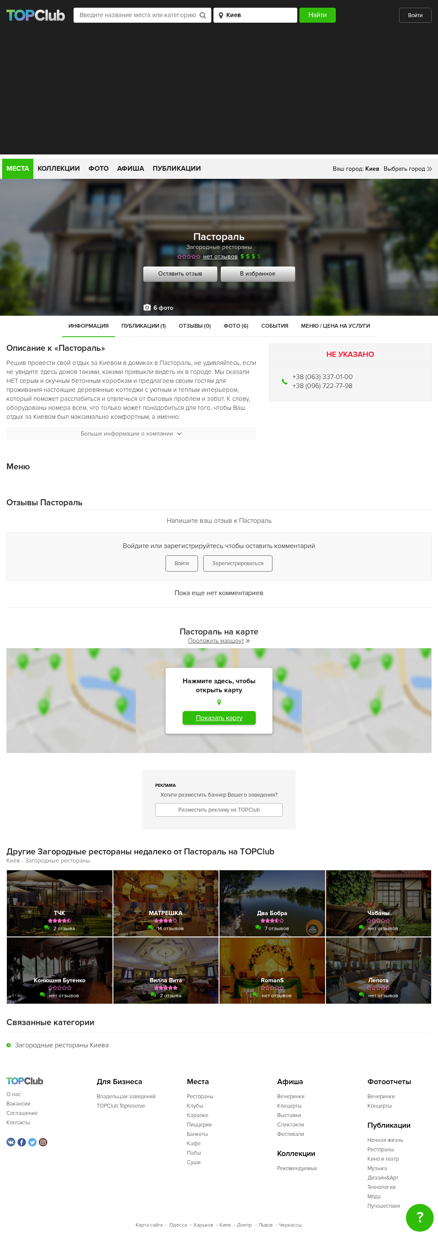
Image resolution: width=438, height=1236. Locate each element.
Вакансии (18, 1103)
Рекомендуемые (297, 1168)
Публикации (177, 168)
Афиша (130, 168)
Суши (194, 1162)
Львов (265, 1225)
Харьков (203, 1225)
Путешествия (383, 1206)
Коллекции (59, 168)
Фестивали (290, 1134)
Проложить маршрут (216, 640)
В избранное (257, 273)
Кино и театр (383, 1159)
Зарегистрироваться (237, 563)
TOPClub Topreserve (121, 1106)
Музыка (377, 1168)
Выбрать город (404, 168)
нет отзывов (220, 256)
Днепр (244, 1225)
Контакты (18, 1122)
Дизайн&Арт (382, 1177)
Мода (374, 1196)
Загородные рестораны (219, 247)
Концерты (289, 1106)
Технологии (381, 1187)
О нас (13, 1094)
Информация (88, 326)
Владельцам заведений (126, 1096)
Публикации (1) (143, 326)
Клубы (195, 1106)
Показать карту (219, 718)
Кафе (194, 1143)
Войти (415, 15)
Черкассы (290, 1225)
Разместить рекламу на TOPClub (219, 809)
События (274, 326)
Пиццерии (199, 1124)
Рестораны (200, 1096)
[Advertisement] (219, 94)
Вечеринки (291, 1096)
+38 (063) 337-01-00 (323, 377)
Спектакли (290, 1124)
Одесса (178, 1225)
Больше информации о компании (127, 433)
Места (17, 168)
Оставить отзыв (180, 273)
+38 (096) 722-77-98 (322, 386)
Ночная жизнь (385, 1140)
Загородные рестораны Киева (62, 1045)
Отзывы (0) (195, 326)
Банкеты (197, 1134)
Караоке (197, 1115)
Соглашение (22, 1113)
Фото (99, 168)
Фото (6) (236, 326)
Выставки (289, 1115)
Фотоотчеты (389, 1081)
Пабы (194, 1153)
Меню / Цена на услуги (335, 326)
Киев (225, 1225)
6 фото (163, 307)
